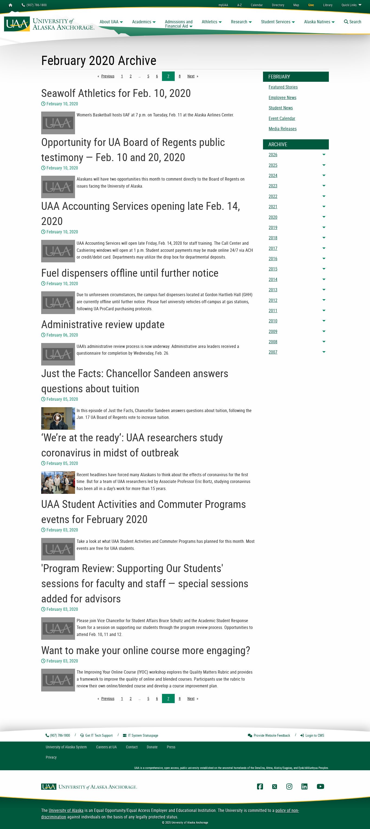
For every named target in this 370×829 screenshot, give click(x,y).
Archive (277, 144)
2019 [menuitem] (273, 227)
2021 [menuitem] (273, 207)
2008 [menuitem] (273, 342)
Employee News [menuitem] (282, 97)
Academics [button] (141, 22)
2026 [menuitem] (273, 155)
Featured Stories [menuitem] (283, 87)
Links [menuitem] (349, 5)
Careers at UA (106, 746)
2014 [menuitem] (273, 279)
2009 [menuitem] (273, 331)
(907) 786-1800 (36, 5)
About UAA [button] (109, 22)
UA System (66, 746)
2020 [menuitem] (273, 217)
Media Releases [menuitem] (283, 129)
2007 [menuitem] (273, 352)
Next (194, 76)
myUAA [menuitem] (223, 5)
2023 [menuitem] (273, 186)
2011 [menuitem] (273, 311)
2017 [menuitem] (273, 248)
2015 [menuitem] (273, 269)
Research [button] (239, 22)
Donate (152, 746)
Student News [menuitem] (281, 108)
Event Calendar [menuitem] (282, 118)
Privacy (51, 757)
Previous (109, 76)
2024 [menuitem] (273, 175)
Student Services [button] (275, 22)
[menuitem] (256, 5)
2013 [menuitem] (273, 290)
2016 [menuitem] (273, 259)
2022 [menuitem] (273, 196)
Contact (132, 746)
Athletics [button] (209, 22)
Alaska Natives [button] (317, 22)
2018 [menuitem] (273, 238)
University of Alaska (66, 810)
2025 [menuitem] (273, 165)
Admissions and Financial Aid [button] (179, 24)
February (279, 76)
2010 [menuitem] (273, 321)
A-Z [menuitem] (239, 5)
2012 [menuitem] (273, 300)
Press (171, 746)
